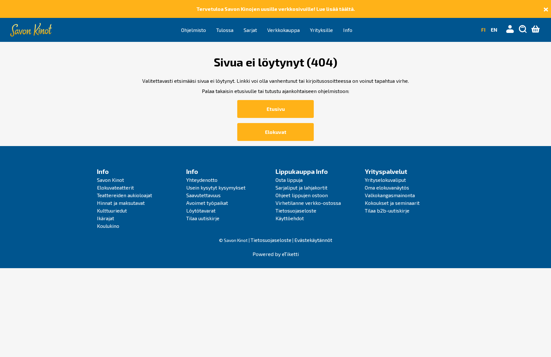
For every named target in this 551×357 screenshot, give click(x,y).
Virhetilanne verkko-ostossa (308, 203)
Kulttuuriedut (112, 210)
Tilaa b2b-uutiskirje (387, 210)
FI (483, 30)
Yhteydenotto (201, 180)
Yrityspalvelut (386, 171)
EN (494, 30)
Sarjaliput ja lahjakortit (301, 187)
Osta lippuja (289, 180)
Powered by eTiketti (276, 254)
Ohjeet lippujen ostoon (302, 195)
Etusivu (276, 109)
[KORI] (536, 29)
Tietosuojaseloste (296, 210)
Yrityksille (321, 30)
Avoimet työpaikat (207, 203)
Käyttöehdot (290, 218)
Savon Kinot (110, 180)
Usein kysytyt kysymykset (216, 187)
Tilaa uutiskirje (202, 218)
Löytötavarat (201, 210)
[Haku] (523, 29)
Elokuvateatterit (115, 187)
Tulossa (224, 30)
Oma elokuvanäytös (387, 187)
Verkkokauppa (283, 30)
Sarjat (250, 30)
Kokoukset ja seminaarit (392, 203)
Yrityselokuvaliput (385, 180)
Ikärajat (105, 218)
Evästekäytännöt (313, 240)
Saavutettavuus (203, 195)
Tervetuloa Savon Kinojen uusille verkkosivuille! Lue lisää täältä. (275, 9)
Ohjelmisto (193, 30)
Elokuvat (275, 132)
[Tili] (510, 29)
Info (347, 30)
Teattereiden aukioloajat (124, 195)
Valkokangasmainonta (390, 195)
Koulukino (108, 226)
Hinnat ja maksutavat (121, 203)
